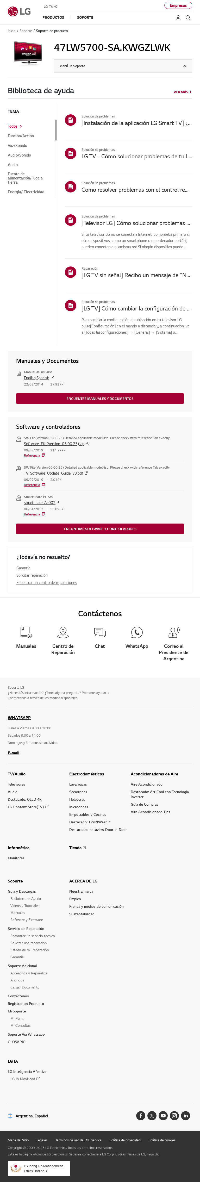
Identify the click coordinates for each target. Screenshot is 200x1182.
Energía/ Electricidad (26, 192)
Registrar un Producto (26, 1003)
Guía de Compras (144, 804)
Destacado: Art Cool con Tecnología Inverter (160, 794)
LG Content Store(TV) (26, 806)
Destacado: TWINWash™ (89, 821)
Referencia (32, 455)
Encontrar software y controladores (100, 528)
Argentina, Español (32, 1116)
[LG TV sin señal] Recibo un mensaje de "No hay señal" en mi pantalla (137, 275)
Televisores (16, 784)
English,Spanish (36, 377)
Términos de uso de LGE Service (78, 1140)
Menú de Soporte (72, 66)
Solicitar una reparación (28, 942)
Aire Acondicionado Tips (150, 811)
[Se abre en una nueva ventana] (140, 1115)
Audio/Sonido (19, 155)
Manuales (17, 912)
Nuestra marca (81, 891)
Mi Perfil (16, 1018)
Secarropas (78, 791)
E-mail (13, 752)
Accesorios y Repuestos (28, 973)
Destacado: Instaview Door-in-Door (98, 829)
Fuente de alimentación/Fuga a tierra (25, 178)
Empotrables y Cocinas (87, 814)
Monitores (16, 857)
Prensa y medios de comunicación (96, 906)
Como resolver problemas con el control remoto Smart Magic (137, 189)
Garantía (23, 567)
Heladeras (77, 799)
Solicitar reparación (32, 575)
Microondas (78, 806)
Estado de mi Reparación (29, 949)
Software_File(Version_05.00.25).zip (54, 443)
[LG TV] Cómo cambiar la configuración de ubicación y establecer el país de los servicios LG (137, 308)
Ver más (181, 92)
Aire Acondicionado (146, 784)
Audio (13, 165)
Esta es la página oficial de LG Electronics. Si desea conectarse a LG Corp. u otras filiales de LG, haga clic (83, 1154)
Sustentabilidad (82, 913)
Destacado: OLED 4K (25, 799)
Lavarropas (78, 784)
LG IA (13, 1061)
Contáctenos (18, 995)
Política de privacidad (125, 1140)
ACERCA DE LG (83, 881)
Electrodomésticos (86, 773)
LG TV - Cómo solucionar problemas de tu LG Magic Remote (137, 156)
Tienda (75, 847)
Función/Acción (21, 136)
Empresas (178, 5)
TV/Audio (17, 773)
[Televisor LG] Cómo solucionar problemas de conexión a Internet (137, 223)
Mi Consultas (20, 1025)
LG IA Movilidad (22, 1079)
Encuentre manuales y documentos (100, 398)
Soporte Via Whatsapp (26, 1034)
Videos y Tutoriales (24, 905)
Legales (42, 1140)
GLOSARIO (17, 1041)
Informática (18, 847)
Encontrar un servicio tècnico (32, 935)
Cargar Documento (25, 987)
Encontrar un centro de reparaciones (46, 582)
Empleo (75, 898)
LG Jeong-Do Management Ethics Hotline (43, 1168)
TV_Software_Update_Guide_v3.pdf (53, 473)
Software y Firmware (26, 919)
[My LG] (178, 18)
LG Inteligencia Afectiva (27, 1071)
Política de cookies (162, 1140)
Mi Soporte (17, 1011)
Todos (12, 126)
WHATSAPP (19, 717)
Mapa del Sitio (18, 1140)
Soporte (15, 881)
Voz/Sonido (17, 146)
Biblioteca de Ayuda (25, 898)
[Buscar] (188, 18)
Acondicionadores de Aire (154, 773)
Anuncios (17, 980)
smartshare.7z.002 (39, 502)
